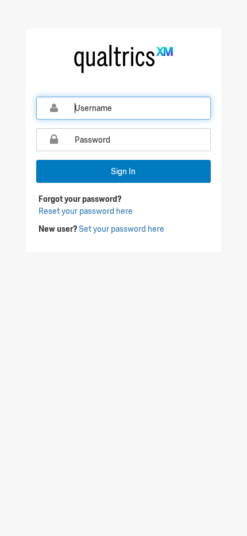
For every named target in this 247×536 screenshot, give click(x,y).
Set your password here (121, 229)
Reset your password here (85, 211)
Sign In (123, 171)
